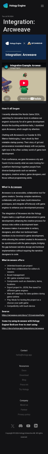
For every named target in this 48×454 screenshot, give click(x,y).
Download (24, 375)
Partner (24, 409)
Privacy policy (24, 414)
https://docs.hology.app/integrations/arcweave (23, 328)
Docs (24, 370)
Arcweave (16, 187)
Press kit (24, 384)
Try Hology (24, 389)
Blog (24, 380)
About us (24, 405)
